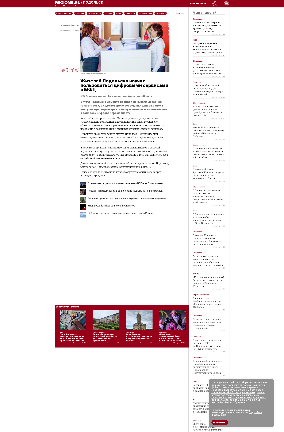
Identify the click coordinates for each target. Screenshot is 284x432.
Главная (65, 25)
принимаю (219, 422)
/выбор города (197, 4)
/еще (178, 13)
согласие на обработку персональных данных (237, 392)
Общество (74, 25)
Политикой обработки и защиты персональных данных (238, 399)
